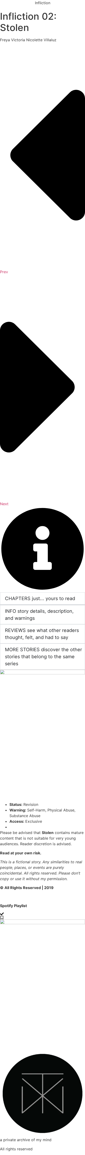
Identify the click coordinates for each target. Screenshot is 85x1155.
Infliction (42, 2)
